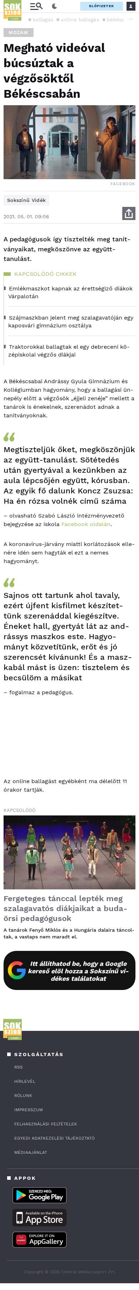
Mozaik (19, 32)
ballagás (43, 19)
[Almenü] (36, 6)
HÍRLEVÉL (24, 1081)
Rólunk (23, 1095)
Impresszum (28, 1109)
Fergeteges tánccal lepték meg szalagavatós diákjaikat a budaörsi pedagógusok (65, 908)
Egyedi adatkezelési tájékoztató (54, 1138)
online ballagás (80, 19)
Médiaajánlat (30, 1152)
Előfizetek (101, 6)
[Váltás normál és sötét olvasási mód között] (54, 6)
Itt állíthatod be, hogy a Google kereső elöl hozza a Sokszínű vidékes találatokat (78, 971)
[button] (130, 19)
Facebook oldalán (85, 524)
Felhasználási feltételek (45, 1124)
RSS (18, 1067)
